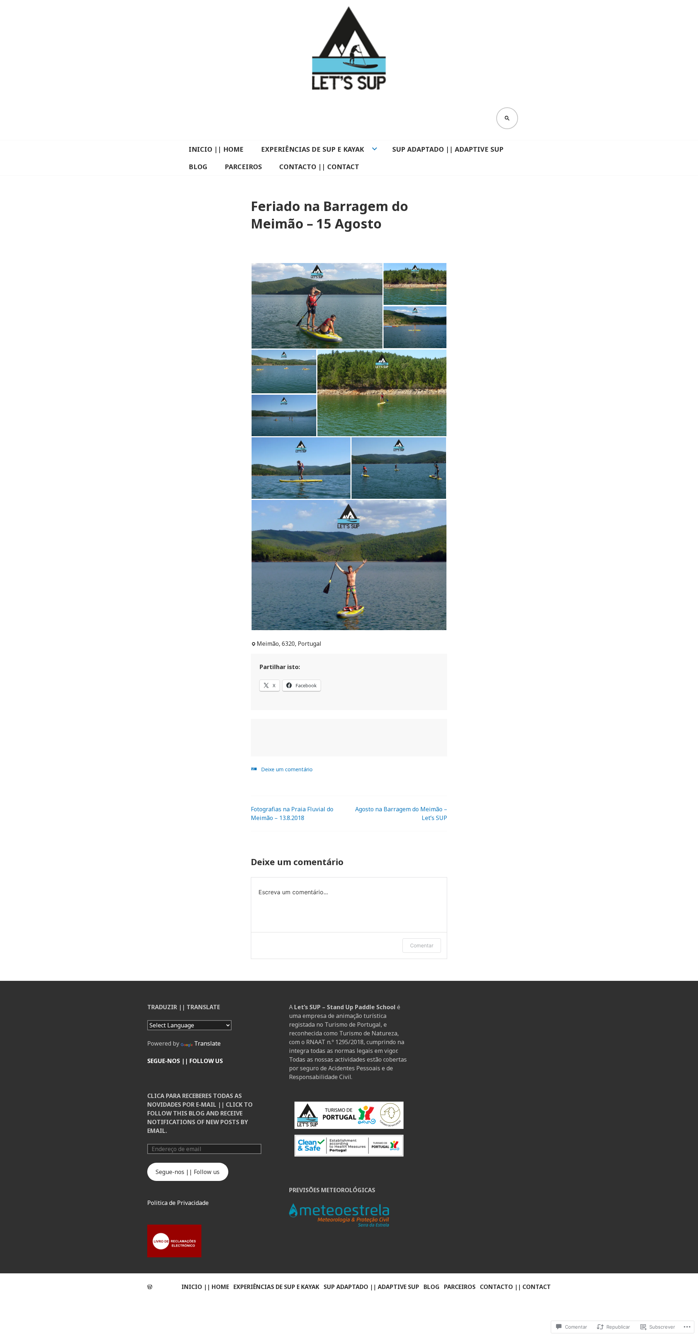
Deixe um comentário (287, 769)
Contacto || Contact (319, 166)
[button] (317, 305)
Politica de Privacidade (178, 1203)
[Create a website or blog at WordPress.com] (149, 1287)
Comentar (421, 945)
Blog (198, 166)
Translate (207, 1043)
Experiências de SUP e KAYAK (312, 149)
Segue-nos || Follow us (185, 1061)
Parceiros (243, 166)
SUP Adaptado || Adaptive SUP (448, 149)
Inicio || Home (216, 149)
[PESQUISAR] (507, 118)
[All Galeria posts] (254, 769)
